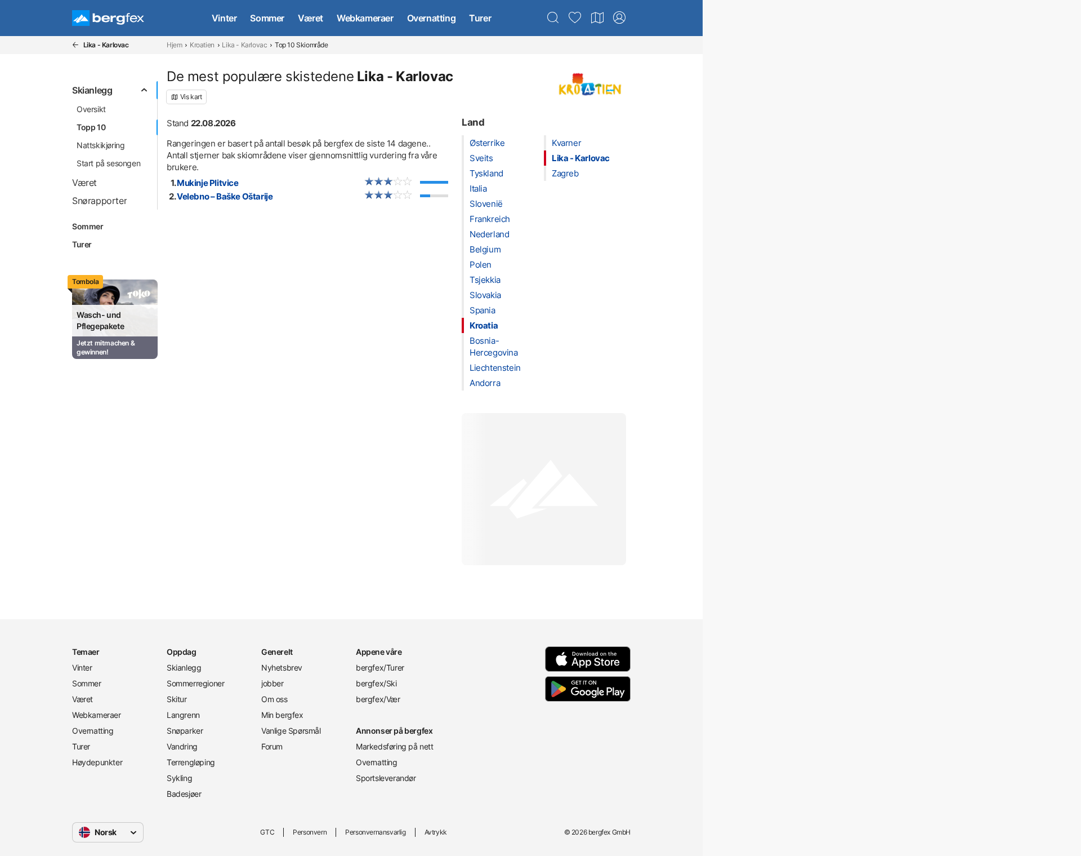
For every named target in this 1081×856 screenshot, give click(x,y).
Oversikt (91, 109)
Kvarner (566, 143)
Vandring (182, 746)
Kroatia (484, 325)
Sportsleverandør (386, 778)
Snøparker (185, 730)
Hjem (174, 45)
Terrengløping (191, 762)
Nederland (489, 234)
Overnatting (431, 18)
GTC (267, 832)
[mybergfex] (619, 18)
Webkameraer (365, 18)
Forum (272, 746)
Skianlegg (184, 667)
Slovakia (485, 295)
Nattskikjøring (100, 145)
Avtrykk (436, 832)
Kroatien (202, 45)
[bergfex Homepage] (108, 18)
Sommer (267, 18)
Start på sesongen (108, 163)
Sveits (481, 158)
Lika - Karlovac (244, 45)
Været (310, 18)
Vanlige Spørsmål (291, 730)
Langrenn (183, 715)
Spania (482, 310)
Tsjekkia (485, 279)
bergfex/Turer (380, 667)
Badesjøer (184, 794)
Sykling (179, 778)
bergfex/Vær (378, 699)
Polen (481, 264)
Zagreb (565, 173)
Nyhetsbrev (281, 667)
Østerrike (487, 143)
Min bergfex (282, 715)
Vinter (224, 18)
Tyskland (486, 173)
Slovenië (486, 203)
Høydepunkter (97, 762)
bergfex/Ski (376, 683)
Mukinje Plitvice (208, 183)
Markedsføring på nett (395, 746)
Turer (480, 18)
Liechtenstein (495, 367)
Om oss (274, 699)
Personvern (310, 832)
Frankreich (490, 219)
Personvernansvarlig (375, 832)
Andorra (485, 383)
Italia (478, 188)
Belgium (485, 249)
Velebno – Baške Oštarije (225, 196)
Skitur (177, 699)
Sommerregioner (195, 683)
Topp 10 (91, 127)
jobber (272, 683)
